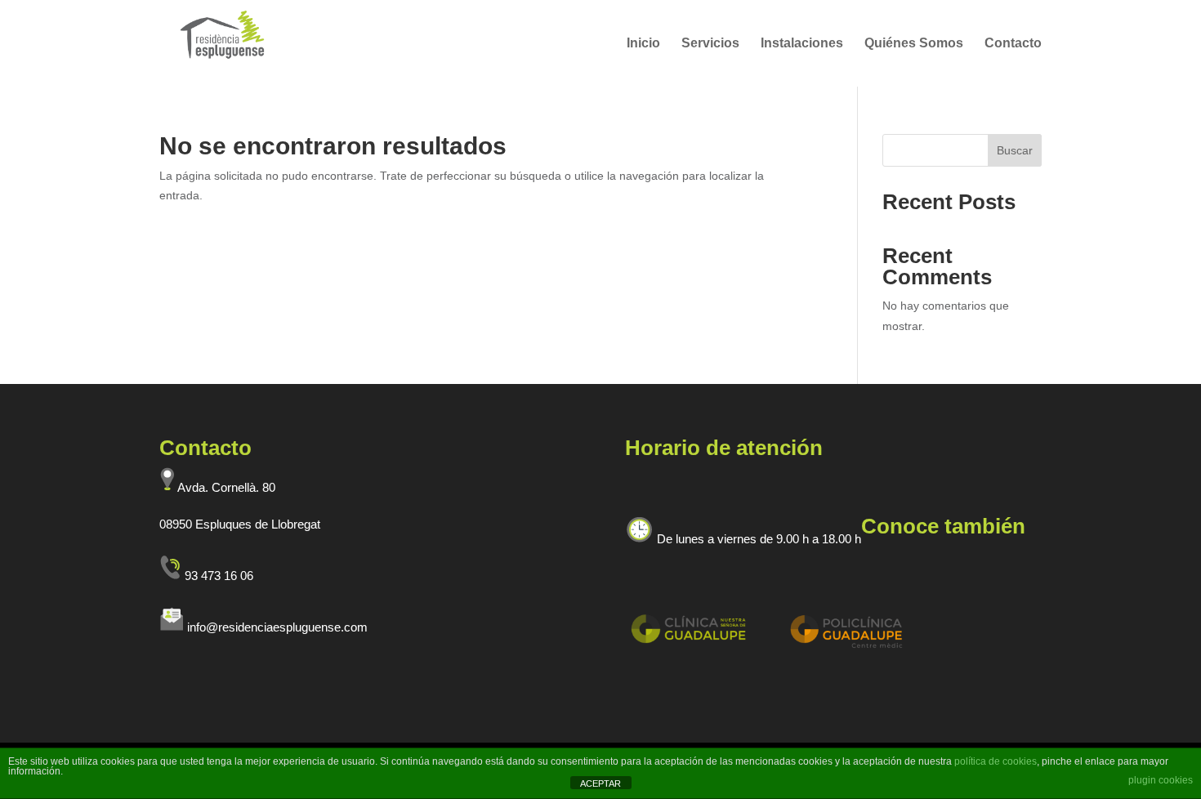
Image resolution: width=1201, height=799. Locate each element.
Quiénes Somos (913, 44)
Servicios (710, 44)
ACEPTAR (600, 783)
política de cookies (995, 761)
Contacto (1013, 44)
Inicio (643, 44)
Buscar (1015, 150)
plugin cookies (1160, 780)
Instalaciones (802, 44)
